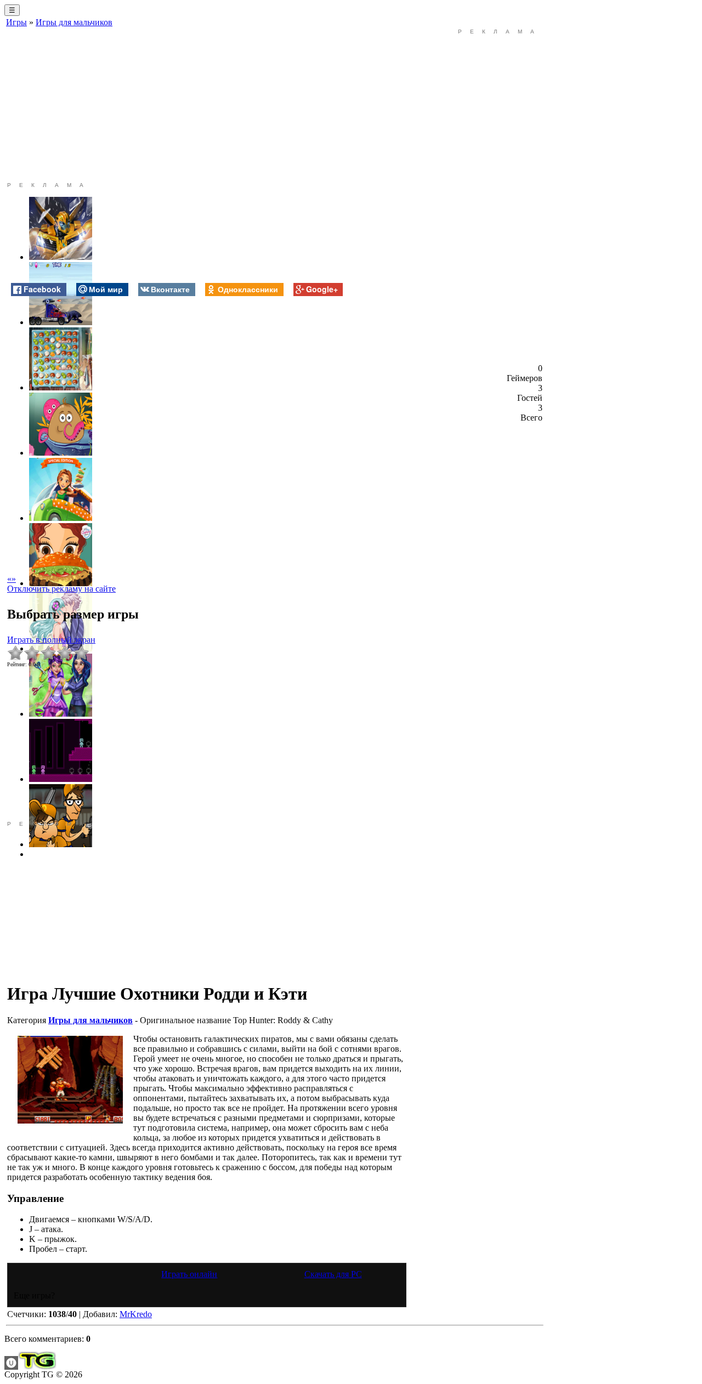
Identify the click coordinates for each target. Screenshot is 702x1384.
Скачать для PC (333, 1274)
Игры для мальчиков (74, 22)
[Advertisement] (206, 105)
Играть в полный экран (51, 639)
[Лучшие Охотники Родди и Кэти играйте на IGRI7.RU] (70, 1080)
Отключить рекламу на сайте (61, 588)
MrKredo (136, 1314)
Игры (16, 22)
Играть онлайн (189, 1274)
